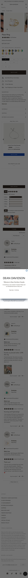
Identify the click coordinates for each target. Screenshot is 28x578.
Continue (17, 290)
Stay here (11, 290)
